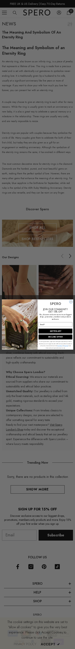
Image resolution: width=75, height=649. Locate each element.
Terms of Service (59, 345)
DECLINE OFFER (55, 337)
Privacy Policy (66, 345)
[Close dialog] (70, 301)
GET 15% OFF (55, 331)
